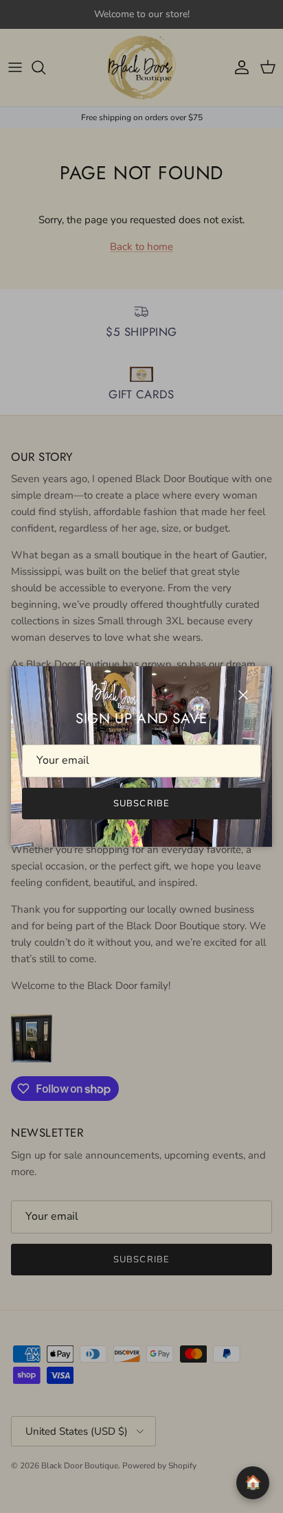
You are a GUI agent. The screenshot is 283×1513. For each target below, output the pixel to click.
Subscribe (141, 803)
